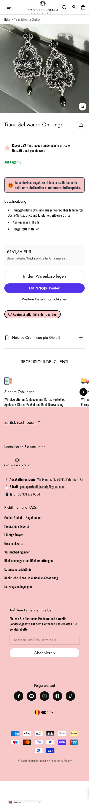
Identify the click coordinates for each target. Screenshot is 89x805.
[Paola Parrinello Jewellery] (43, 7)
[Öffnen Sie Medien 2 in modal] (44, 68)
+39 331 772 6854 (28, 494)
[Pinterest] (57, 696)
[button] (64, 7)
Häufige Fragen (13, 534)
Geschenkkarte (13, 543)
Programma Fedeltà (16, 526)
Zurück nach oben (19, 422)
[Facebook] (18, 696)
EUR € (44, 712)
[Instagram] (44, 696)
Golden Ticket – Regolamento (23, 517)
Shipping (30, 258)
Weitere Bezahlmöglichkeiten (44, 299)
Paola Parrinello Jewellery (34, 760)
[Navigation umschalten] (9, 7)
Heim (7, 19)
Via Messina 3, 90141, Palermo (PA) (60, 479)
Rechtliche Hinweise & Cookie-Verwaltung (31, 577)
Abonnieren (44, 653)
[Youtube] (31, 696)
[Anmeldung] (73, 7)
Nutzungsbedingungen (18, 586)
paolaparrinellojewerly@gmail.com (42, 486)
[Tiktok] (70, 696)
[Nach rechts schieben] (83, 392)
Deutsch (17, 802)
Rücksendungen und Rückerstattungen (28, 560)
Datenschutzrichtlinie (18, 569)
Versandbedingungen (17, 552)
